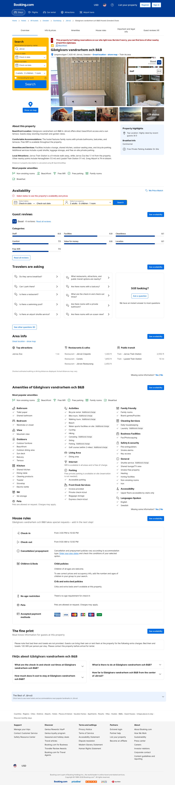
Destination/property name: (26, 45)
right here (71, 43)
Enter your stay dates (69, 553)
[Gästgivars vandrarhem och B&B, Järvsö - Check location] (52, 54)
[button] (30, 73)
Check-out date (20, 62)
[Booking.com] (24, 5)
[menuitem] (18, 12)
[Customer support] (112, 5)
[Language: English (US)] (104, 5)
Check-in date (19, 53)
